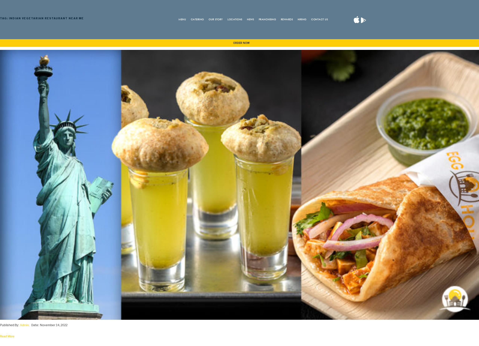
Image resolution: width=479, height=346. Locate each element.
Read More (7, 336)
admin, (24, 325)
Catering (197, 19)
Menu (182, 19)
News (250, 19)
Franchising (267, 19)
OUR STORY (216, 19)
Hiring (302, 19)
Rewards (287, 19)
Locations (235, 19)
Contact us (319, 19)
